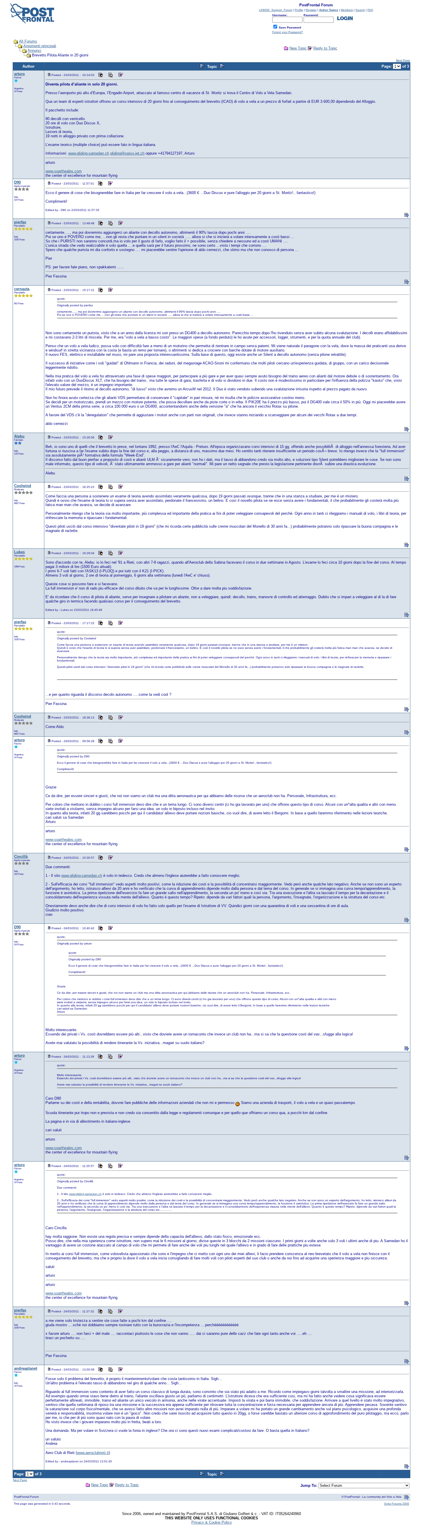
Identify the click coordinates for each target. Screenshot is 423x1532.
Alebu (19, 436)
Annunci (34, 50)
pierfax (20, 222)
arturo (19, 74)
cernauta (21, 289)
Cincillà (21, 856)
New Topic (298, 48)
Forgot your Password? (287, 32)
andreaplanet (25, 1368)
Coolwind (22, 486)
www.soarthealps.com (63, 171)
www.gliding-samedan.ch (88, 153)
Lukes (19, 552)
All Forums (28, 41)
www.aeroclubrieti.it (93, 1453)
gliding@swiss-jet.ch (127, 153)
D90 (17, 182)
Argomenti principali (39, 46)
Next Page (403, 60)
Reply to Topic (325, 48)
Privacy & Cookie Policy (211, 1522)
